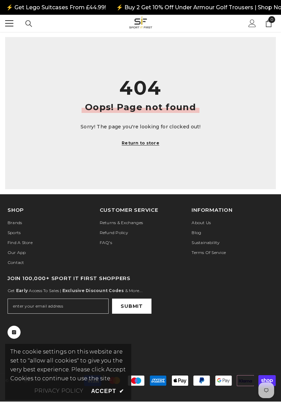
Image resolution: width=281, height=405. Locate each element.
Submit (132, 306)
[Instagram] (14, 332)
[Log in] (252, 23)
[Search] (29, 24)
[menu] (9, 23)
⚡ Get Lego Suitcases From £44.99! (56, 7)
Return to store (140, 143)
